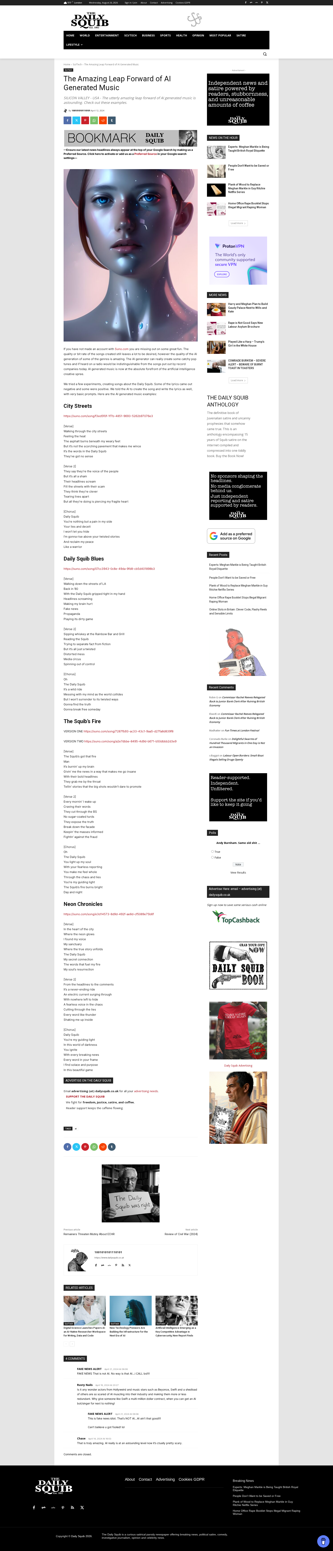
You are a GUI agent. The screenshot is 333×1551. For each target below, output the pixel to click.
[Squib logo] (94, 20)
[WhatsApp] (94, 120)
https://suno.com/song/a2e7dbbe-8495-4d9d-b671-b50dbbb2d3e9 (130, 741)
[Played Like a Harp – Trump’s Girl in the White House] (216, 347)
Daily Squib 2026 (81, 1536)
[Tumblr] (112, 120)
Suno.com (122, 349)
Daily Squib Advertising (238, 1065)
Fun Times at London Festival (242, 730)
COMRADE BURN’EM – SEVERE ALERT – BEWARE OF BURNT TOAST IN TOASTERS (247, 364)
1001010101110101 (81, 110)
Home (67, 64)
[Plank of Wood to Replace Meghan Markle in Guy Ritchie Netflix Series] (216, 190)
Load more (237, 223)
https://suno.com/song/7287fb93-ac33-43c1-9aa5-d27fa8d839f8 (128, 731)
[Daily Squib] (66, 110)
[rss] (122, 1264)
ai (76, 1128)
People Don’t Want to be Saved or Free (232, 577)
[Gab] (251, 3)
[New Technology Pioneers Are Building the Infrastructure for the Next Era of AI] (131, 1310)
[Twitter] (267, 3)
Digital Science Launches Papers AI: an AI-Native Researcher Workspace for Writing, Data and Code (85, 1331)
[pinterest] (116, 1264)
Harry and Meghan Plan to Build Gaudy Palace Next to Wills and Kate (248, 307)
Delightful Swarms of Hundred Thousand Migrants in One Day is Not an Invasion (237, 743)
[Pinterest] (262, 3)
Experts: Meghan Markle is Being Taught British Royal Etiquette (237, 566)
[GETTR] (256, 3)
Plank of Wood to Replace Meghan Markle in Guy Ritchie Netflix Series (246, 188)
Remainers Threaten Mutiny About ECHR (89, 1234)
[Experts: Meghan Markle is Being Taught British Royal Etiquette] (216, 152)
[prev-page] (66, 1343)
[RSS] (72, 1508)
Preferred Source (145, 153)
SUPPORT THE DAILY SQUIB (85, 1096)
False (217, 857)
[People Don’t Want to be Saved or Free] (216, 171)
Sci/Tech (77, 64)
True (217, 852)
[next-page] (72, 1343)
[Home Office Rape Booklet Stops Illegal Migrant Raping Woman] (216, 209)
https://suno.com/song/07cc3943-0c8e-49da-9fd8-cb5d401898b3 (109, 569)
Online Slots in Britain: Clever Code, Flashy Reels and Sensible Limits (238, 611)
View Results (238, 872)
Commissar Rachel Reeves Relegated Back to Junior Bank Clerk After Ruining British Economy (237, 701)
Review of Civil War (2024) (181, 1234)
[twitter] (129, 1264)
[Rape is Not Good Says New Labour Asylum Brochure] (216, 328)
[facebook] (95, 1264)
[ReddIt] (103, 120)
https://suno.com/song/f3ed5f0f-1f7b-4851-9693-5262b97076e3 (108, 416)
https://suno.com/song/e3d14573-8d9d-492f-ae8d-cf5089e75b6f (109, 914)
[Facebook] (246, 3)
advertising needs (146, 1091)
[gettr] (109, 1264)
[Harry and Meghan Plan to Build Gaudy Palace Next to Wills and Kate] (216, 309)
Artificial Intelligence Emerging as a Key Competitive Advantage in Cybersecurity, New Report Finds (176, 1331)
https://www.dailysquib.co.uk (109, 1257)
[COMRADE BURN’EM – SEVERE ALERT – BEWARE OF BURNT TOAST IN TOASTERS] (216, 366)
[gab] (102, 1264)
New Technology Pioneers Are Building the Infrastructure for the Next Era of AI (129, 1331)
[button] (264, 54)
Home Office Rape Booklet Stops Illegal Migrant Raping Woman (237, 599)
